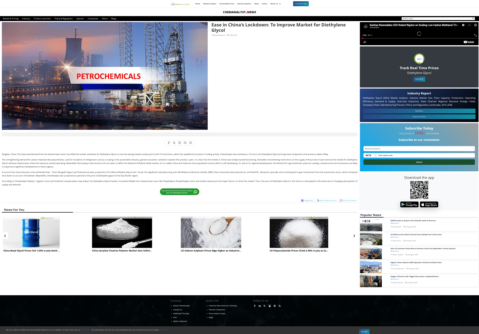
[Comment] (190, 143)
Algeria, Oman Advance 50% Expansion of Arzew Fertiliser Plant (416, 262)
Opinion (80, 18)
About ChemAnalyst (181, 305)
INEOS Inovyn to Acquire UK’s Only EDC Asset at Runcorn (413, 221)
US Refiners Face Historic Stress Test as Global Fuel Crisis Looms (416, 235)
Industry (26, 18)
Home (197, 2)
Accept (364, 331)
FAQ (175, 317)
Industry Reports (244, 2)
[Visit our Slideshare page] (269, 305)
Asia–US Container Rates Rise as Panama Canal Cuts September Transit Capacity (423, 248)
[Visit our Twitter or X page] (264, 305)
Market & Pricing (10, 18)
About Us (274, 2)
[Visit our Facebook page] (254, 305)
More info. (164, 330)
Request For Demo (419, 117)
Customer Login (301, 3)
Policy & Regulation (64, 18)
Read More (419, 79)
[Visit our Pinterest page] (274, 305)
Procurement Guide (216, 313)
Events (264, 2)
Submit (419, 162)
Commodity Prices (226, 2)
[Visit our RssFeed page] (279, 305)
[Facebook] (168, 143)
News (256, 2)
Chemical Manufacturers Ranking (222, 305)
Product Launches (42, 18)
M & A (105, 18)
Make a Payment (180, 321)
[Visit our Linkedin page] (259, 305)
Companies (93, 18)
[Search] (473, 18)
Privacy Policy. (86, 330)
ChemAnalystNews (239, 12)
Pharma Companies (216, 309)
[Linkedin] (179, 143)
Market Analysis (209, 2)
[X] (174, 143)
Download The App (181, 313)
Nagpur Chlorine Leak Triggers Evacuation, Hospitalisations (415, 276)
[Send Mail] (185, 143)
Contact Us (177, 309)
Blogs (113, 18)
